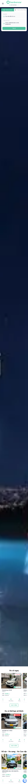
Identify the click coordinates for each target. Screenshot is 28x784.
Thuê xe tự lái (8, 10)
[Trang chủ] (14, 2)
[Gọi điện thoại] (25, 776)
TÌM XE (14, 28)
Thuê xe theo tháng (21, 10)
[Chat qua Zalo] (25, 781)
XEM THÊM (14, 705)
